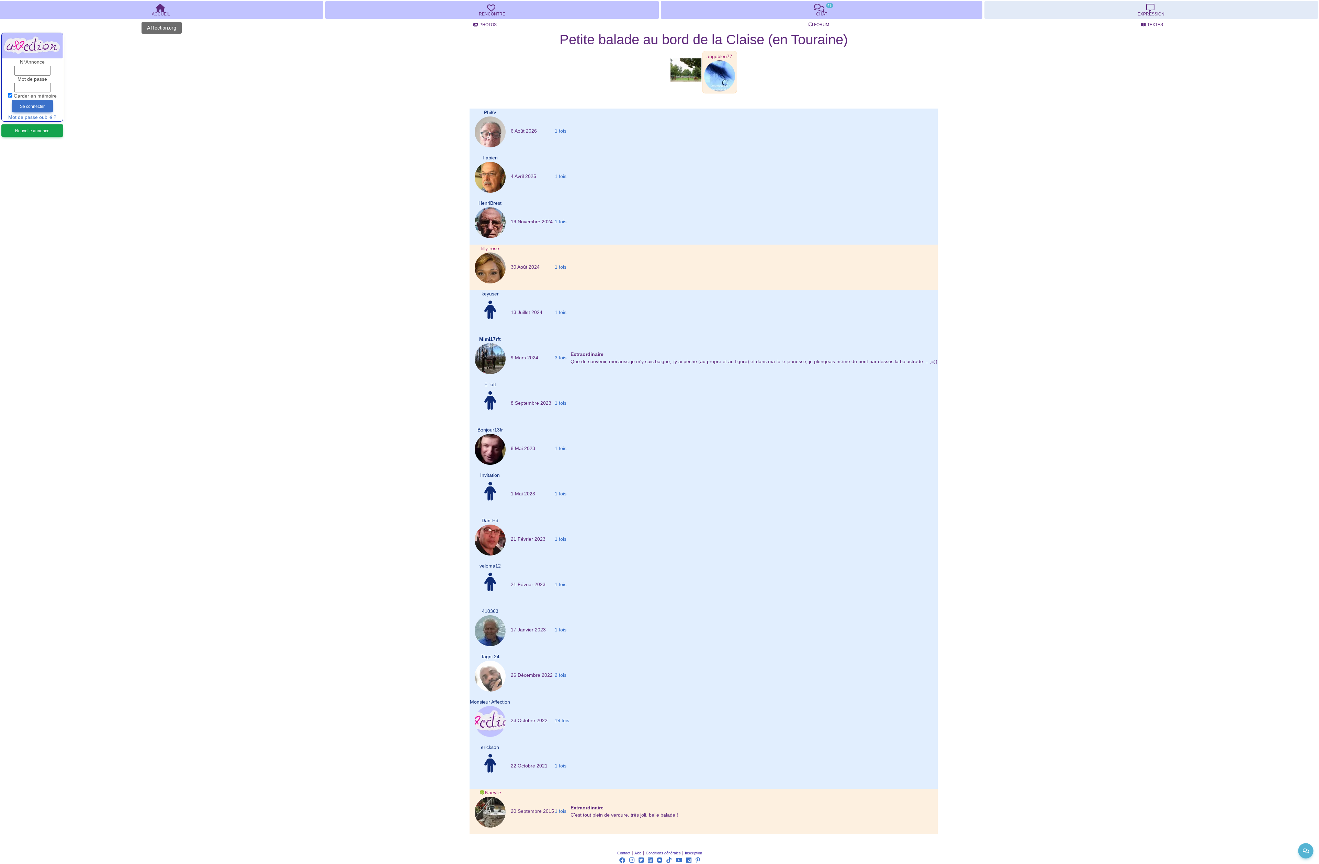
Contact (623, 853)
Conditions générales (663, 853)
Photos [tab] (488, 24)
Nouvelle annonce (32, 130)
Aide (638, 853)
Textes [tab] (1155, 24)
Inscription (693, 853)
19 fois (562, 720)
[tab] (491, 10)
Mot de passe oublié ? (32, 117)
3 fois (560, 357)
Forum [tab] (821, 24)
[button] (719, 56)
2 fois (560, 675)
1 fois (560, 131)
